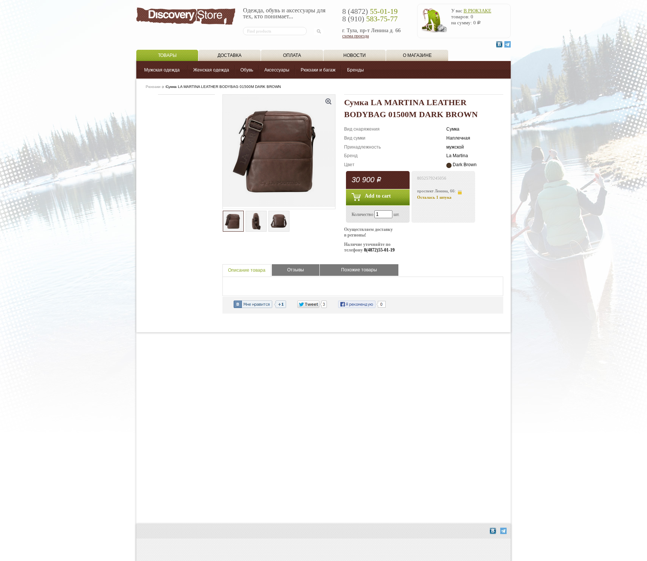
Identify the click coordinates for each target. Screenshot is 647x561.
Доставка (230, 55)
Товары (167, 55)
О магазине (417, 55)
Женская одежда (211, 70)
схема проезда (355, 36)
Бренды (355, 70)
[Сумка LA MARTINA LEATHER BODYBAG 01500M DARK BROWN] (278, 151)
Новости (354, 55)
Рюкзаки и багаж (318, 70)
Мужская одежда (162, 70)
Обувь (246, 70)
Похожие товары (359, 269)
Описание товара (246, 270)
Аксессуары (276, 70)
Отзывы (295, 269)
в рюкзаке (477, 10)
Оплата (292, 55)
